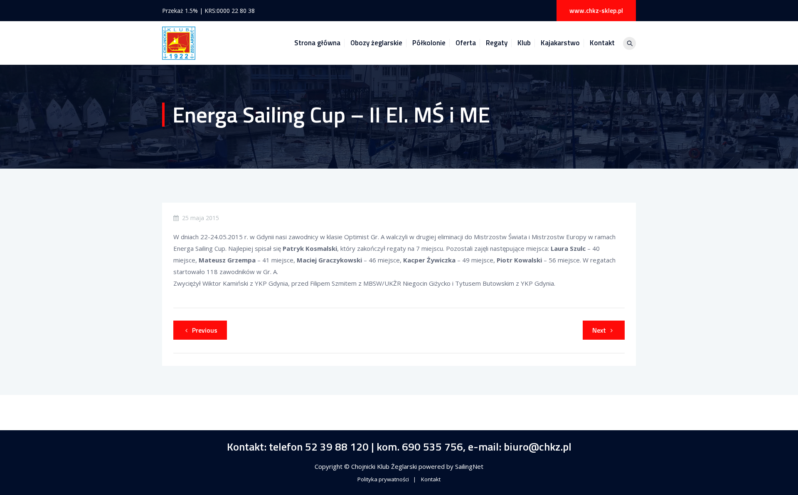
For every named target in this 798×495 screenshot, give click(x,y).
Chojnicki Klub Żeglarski (385, 466)
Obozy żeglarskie (376, 42)
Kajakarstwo (560, 42)
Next (599, 330)
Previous (204, 330)
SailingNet (469, 466)
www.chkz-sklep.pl (596, 10)
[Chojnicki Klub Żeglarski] (178, 43)
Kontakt (602, 42)
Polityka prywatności (383, 479)
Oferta (466, 42)
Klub (524, 42)
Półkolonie (429, 42)
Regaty (496, 42)
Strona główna (317, 42)
